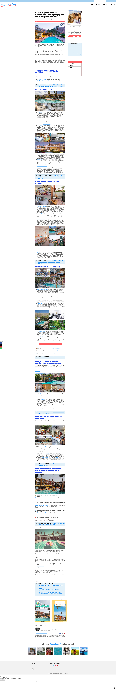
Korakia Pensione (46, 505)
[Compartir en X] (1, 345)
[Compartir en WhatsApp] (1, 348)
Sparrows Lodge (38, 505)
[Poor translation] (3, 680)
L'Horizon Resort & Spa (39, 497)
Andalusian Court (38, 512)
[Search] (105, 1)
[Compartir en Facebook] (1, 343)
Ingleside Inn (45, 512)
